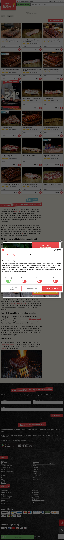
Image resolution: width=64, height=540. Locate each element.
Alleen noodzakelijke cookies (12, 288)
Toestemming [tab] (11, 255)
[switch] (24, 281)
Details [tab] (32, 255)
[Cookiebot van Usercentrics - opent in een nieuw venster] (55, 250)
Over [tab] (52, 255)
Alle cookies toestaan (52, 288)
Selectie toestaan (32, 288)
